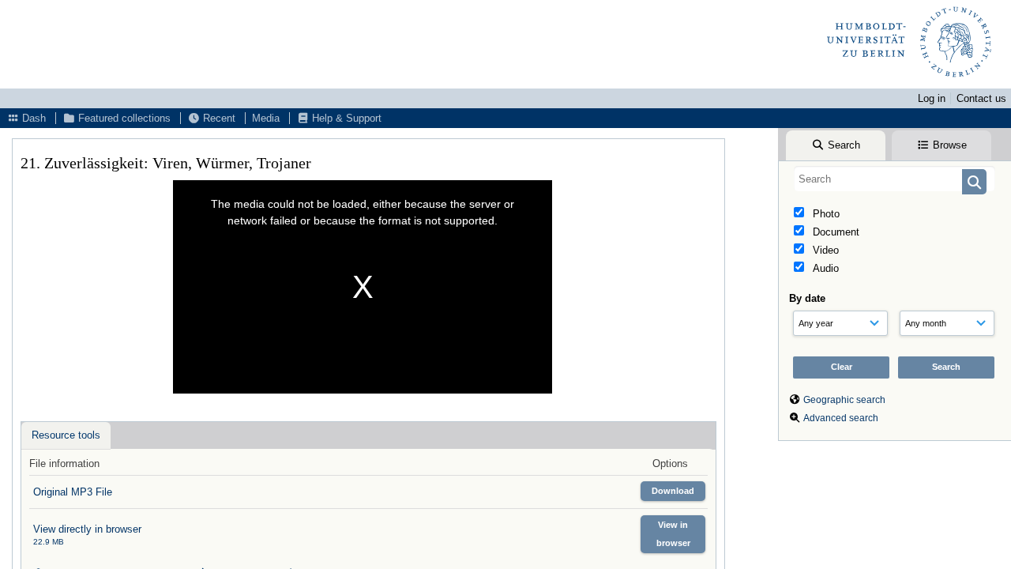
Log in (931, 98)
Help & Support (345, 118)
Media (266, 118)
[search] (894, 178)
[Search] (974, 181)
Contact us (981, 98)
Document (834, 232)
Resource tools (66, 435)
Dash (32, 118)
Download (673, 491)
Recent (217, 118)
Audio (824, 268)
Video (824, 250)
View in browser (673, 534)
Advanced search (840, 418)
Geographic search (844, 399)
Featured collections (123, 118)
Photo (825, 214)
